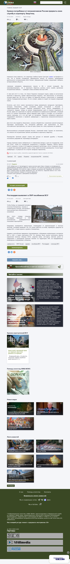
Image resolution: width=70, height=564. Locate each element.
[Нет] (12, 178)
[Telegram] (12, 190)
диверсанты (11, 244)
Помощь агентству (33, 492)
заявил (51, 76)
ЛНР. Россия (19, 244)
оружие (27, 244)
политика (45, 156)
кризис (20, 156)
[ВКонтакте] (9, 190)
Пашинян (26, 156)
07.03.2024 (13, 16)
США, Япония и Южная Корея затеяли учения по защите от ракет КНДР (20, 297)
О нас (21, 492)
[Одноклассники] (14, 190)
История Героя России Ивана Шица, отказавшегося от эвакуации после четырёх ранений (20, 320)
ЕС (15, 156)
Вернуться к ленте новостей (35, 496)
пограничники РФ (36, 156)
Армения (10, 156)
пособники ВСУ (36, 244)
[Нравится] (7, 178)
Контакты (47, 492)
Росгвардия (45, 244)
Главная (9, 7)
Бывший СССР (17, 7)
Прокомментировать (55, 176)
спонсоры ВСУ (55, 244)
